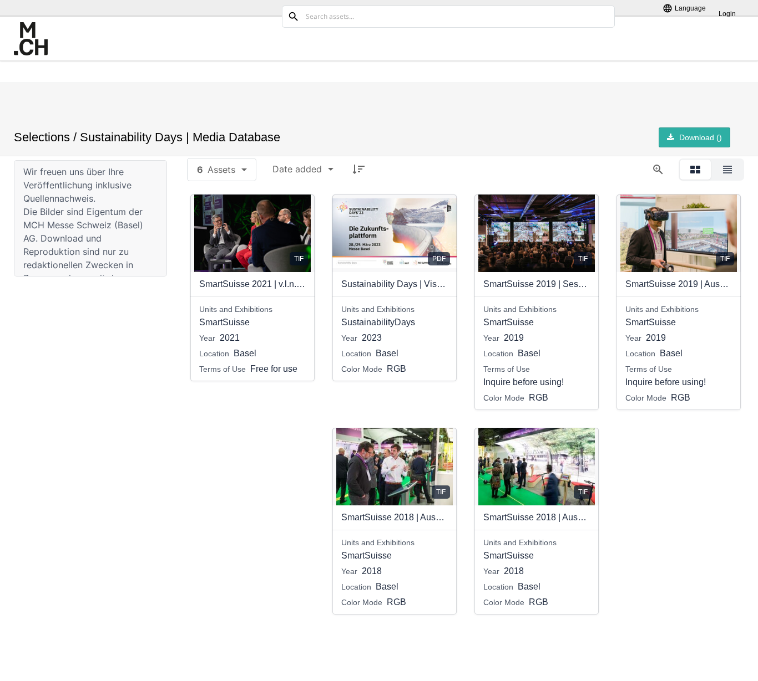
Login (727, 13)
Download (699, 137)
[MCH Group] (31, 38)
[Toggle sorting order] (358, 169)
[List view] (727, 170)
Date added (297, 169)
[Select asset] (299, 210)
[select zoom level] (658, 169)
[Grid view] (695, 170)
